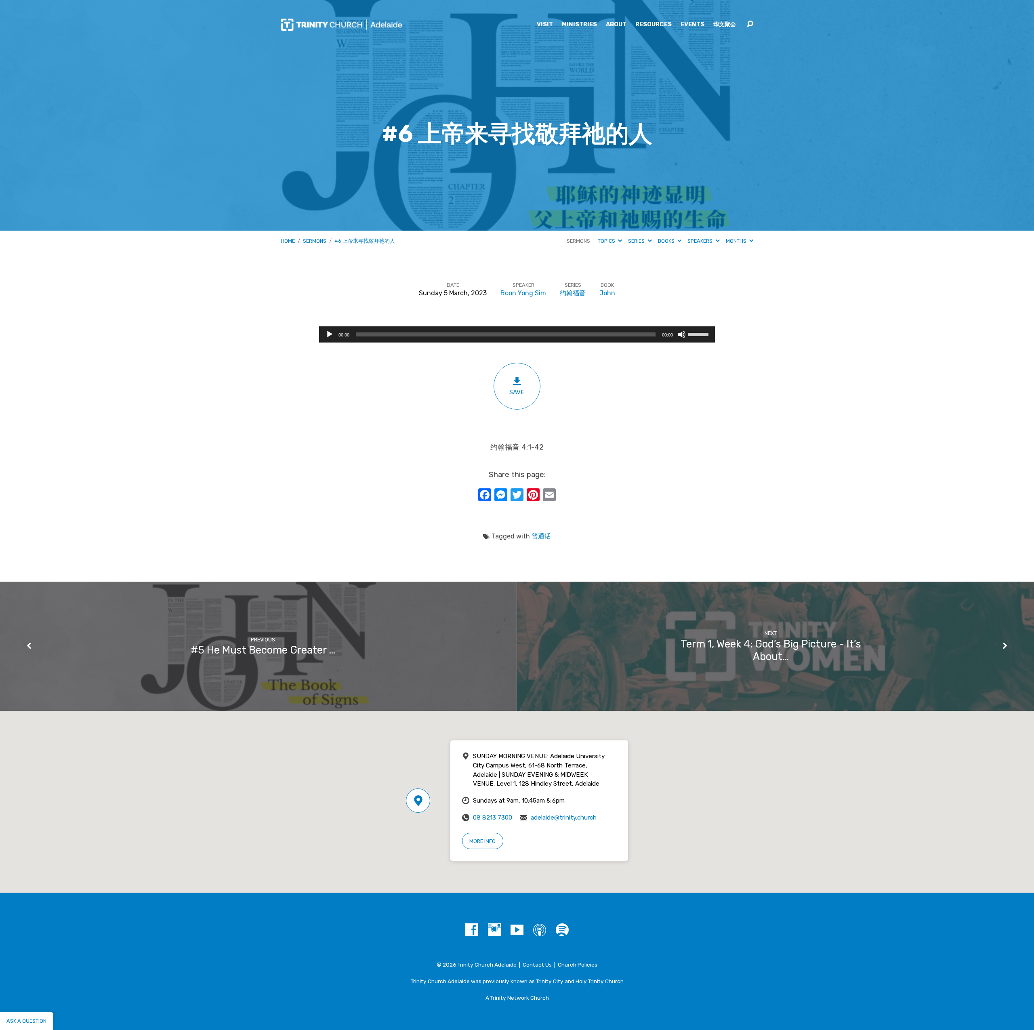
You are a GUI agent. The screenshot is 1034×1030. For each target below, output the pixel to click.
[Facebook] (471, 929)
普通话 (541, 536)
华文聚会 (724, 24)
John (607, 293)
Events (692, 24)
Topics (607, 241)
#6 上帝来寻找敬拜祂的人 (364, 241)
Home (288, 241)
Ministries (579, 24)
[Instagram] (494, 929)
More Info (482, 841)
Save (517, 392)
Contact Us (537, 964)
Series (637, 241)
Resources (653, 24)
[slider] (699, 333)
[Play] (330, 334)
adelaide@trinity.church (564, 817)
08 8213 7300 (492, 817)
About (616, 24)
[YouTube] (517, 929)
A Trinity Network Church (517, 997)
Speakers (700, 241)
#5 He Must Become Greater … (263, 650)
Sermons (314, 241)
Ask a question (26, 1021)
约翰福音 (573, 293)
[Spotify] (562, 929)
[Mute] (682, 334)
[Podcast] (539, 929)
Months (737, 241)
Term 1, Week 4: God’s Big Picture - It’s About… (771, 650)
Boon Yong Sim (523, 293)
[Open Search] (750, 24)
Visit (545, 24)
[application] (517, 334)
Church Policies (577, 964)
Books (667, 241)
